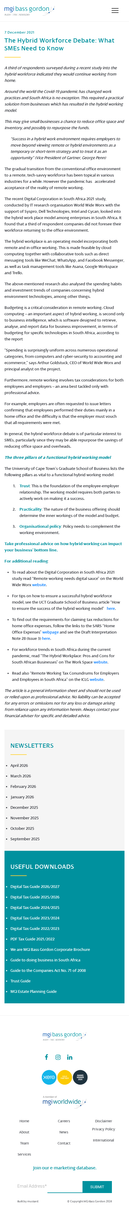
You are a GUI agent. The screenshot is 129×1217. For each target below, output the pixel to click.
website (39, 585)
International (103, 1140)
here (111, 608)
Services (24, 1154)
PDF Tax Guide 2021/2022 (32, 939)
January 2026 (22, 797)
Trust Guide (20, 981)
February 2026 (23, 786)
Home (24, 1121)
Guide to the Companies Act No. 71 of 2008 (48, 970)
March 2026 (20, 776)
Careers (64, 1121)
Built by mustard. (28, 1201)
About (24, 1132)
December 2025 (24, 807)
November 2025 (24, 818)
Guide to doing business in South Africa (45, 960)
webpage (50, 632)
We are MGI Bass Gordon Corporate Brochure (50, 949)
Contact (64, 1143)
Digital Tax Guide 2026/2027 (34, 886)
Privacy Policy (103, 1129)
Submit (97, 1187)
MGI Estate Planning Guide (33, 991)
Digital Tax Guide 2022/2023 (34, 928)
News (63, 1132)
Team (24, 1143)
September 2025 (25, 839)
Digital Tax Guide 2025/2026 (34, 897)
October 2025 (22, 828)
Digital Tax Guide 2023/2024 (34, 918)
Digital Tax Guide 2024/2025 (34, 907)
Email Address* (32, 1186)
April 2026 (19, 765)
